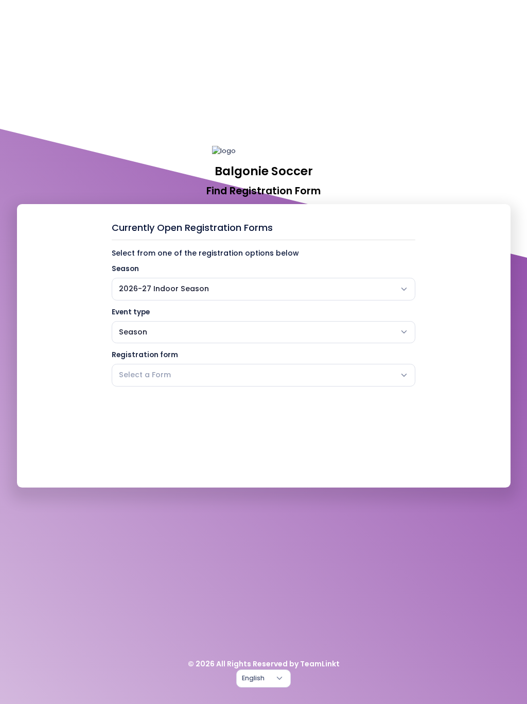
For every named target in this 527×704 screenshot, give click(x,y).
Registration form (145, 355)
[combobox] (263, 289)
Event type (131, 312)
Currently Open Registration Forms (192, 227)
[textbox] (145, 375)
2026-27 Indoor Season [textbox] (164, 288)
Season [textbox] (133, 332)
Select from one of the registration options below (205, 253)
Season (125, 269)
